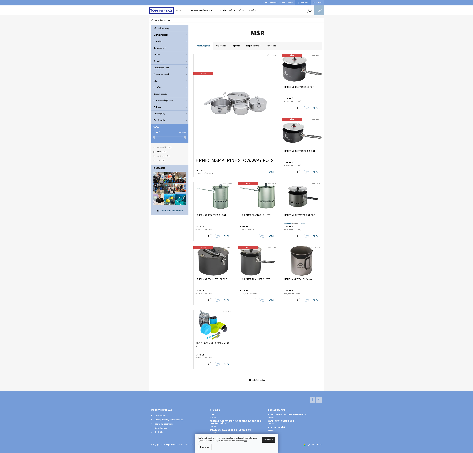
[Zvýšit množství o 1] (300, 106)
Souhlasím (268, 439)
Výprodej (157, 41)
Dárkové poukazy (161, 28)
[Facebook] (312, 400)
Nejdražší (236, 45)
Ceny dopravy (160, 428)
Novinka (162, 156)
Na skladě (163, 147)
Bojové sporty (159, 48)
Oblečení (157, 87)
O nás (213, 414)
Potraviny (157, 107)
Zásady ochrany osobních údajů (168, 419)
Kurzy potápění (276, 427)
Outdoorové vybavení (163, 100)
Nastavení (204, 447)
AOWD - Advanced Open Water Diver (287, 414)
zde (245, 440)
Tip (160, 160)
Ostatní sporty (160, 94)
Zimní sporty (159, 120)
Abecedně (271, 45)
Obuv (155, 80)
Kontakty (158, 432)
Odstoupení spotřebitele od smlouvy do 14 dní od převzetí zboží (236, 422)
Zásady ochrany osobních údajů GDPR (230, 430)
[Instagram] (319, 400)
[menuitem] (181, 10)
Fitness (156, 54)
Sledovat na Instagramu (172, 210)
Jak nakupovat (161, 415)
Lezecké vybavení (161, 67)
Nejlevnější (221, 45)
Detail (271, 172)
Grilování (157, 61)
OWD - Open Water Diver (281, 421)
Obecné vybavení (161, 74)
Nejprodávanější (253, 45)
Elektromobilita (160, 34)
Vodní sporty (159, 113)
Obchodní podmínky (163, 423)
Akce (161, 152)
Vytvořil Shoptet (314, 444)
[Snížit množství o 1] (300, 110)
